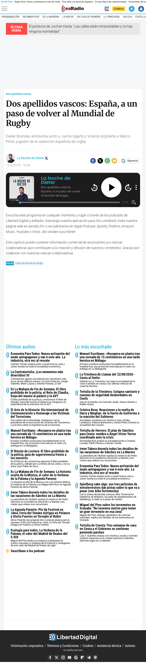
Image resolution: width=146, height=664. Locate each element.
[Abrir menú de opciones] (136, 187)
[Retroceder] (94, 187)
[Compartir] (93, 160)
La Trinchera (112, 16)
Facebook (50, 657)
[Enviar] (107, 160)
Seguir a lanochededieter (46, 158)
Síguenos (132, 161)
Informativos (31, 16)
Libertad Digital (73, 637)
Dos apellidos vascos (18, 94)
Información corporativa (27, 645)
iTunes (95, 657)
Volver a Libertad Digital (107, 9)
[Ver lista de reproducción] (134, 202)
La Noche (68, 16)
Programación (10, 16)
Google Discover (76, 657)
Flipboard (82, 657)
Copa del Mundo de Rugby (29, 263)
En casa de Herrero (88, 16)
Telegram (88, 657)
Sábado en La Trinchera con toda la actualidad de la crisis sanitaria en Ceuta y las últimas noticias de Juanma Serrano (107, 380)
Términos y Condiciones (63, 645)
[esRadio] (73, 8)
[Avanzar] (128, 187)
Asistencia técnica (109, 645)
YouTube (69, 657)
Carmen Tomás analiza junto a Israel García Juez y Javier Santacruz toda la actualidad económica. (40, 360)
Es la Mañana (51, 16)
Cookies (88, 645)
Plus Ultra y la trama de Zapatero (77, 2)
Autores (130, 645)
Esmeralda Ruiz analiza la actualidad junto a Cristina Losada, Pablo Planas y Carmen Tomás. (108, 437)
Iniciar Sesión (141, 9)
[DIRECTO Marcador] (132, 9)
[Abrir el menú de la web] (31, 8)
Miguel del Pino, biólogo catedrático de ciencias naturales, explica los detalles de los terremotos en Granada (108, 512)
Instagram (63, 657)
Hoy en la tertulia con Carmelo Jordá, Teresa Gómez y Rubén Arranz (110, 398)
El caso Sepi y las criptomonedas (110, 2)
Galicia (127, 16)
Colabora (118, 8)
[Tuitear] (100, 160)
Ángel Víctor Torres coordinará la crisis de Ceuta (37, 2)
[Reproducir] (111, 187)
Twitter (56, 657)
